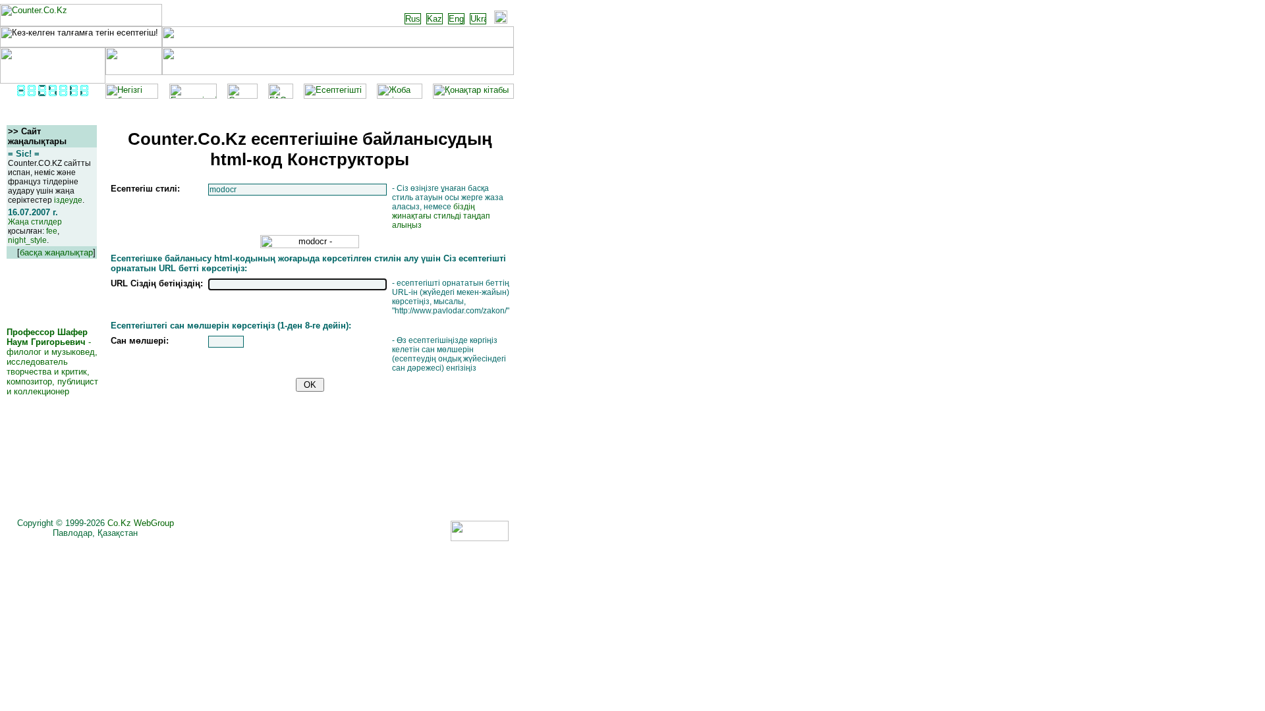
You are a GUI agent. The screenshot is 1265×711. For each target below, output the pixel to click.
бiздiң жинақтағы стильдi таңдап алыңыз (441, 216)
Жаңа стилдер (35, 221)
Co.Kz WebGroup (140, 523)
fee (51, 231)
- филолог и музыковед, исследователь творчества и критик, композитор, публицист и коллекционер (52, 361)
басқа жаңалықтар (56, 252)
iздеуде (68, 200)
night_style (27, 240)
